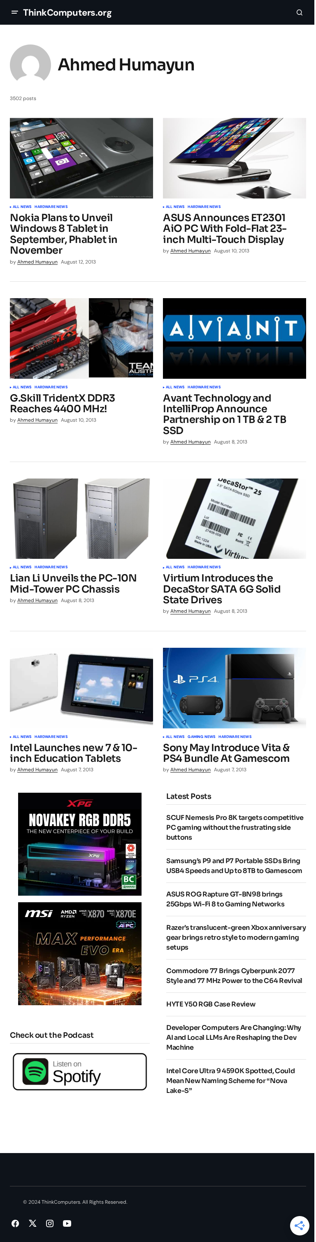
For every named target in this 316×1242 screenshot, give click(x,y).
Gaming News (201, 737)
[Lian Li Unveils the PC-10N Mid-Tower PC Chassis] (81, 519)
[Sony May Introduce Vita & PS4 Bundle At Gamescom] (234, 688)
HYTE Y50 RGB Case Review (210, 1004)
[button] (15, 12)
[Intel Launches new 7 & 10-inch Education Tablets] (81, 688)
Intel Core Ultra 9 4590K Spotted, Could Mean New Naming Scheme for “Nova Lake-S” (230, 1081)
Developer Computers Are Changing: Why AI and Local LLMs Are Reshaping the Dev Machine (233, 1037)
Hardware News (51, 207)
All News (22, 207)
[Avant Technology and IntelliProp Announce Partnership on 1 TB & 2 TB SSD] (234, 338)
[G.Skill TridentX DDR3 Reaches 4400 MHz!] (81, 338)
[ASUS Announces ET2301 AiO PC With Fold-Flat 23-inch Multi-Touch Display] (234, 158)
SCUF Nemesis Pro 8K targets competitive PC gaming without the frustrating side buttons (235, 827)
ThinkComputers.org (67, 13)
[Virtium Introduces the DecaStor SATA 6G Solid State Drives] (234, 519)
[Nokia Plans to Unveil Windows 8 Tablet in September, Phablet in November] (81, 158)
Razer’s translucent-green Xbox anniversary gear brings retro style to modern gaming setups (236, 937)
